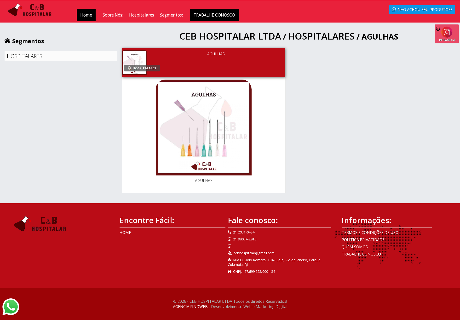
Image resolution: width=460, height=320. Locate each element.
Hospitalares (141, 15)
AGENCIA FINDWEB (190, 306)
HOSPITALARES (24, 56)
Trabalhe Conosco (361, 254)
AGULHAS (216, 54)
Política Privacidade (363, 239)
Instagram (447, 40)
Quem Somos (355, 247)
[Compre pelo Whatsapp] (10, 306)
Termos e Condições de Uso (370, 232)
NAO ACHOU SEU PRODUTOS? (425, 9)
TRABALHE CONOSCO (214, 15)
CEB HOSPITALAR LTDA (230, 36)
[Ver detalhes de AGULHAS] (204, 128)
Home (86, 15)
